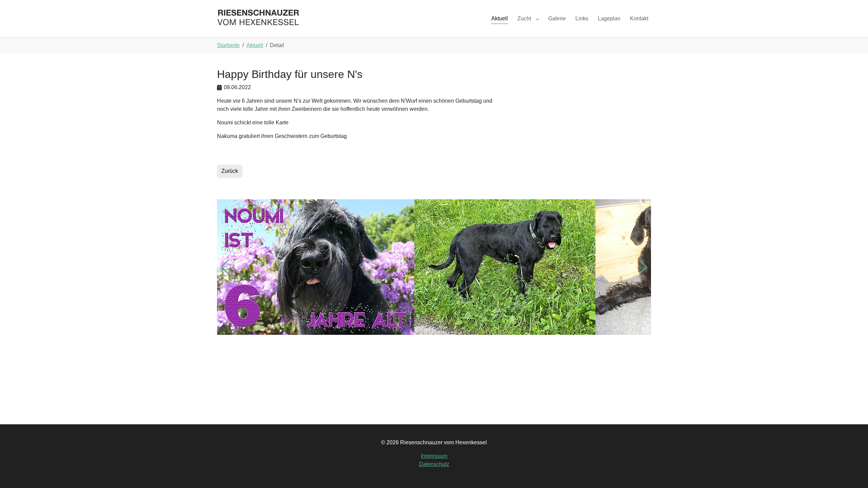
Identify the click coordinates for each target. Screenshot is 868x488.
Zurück (229, 171)
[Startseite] (258, 18)
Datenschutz (434, 464)
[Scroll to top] (853, 473)
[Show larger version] (315, 267)
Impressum (434, 456)
